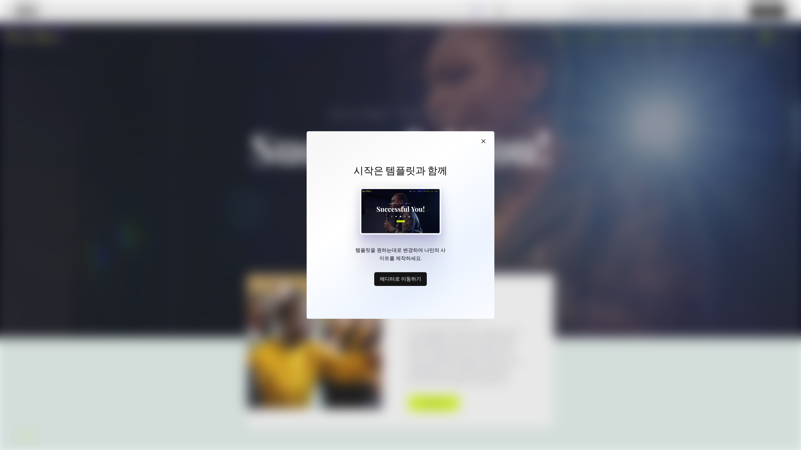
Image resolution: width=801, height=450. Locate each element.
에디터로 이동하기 (400, 279)
